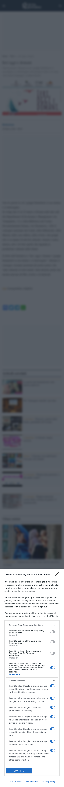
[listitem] (32, 625)
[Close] (58, 575)
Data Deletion (15, 781)
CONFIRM (19, 771)
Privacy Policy (48, 781)
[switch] (52, 631)
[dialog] (32, 678)
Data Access (32, 781)
